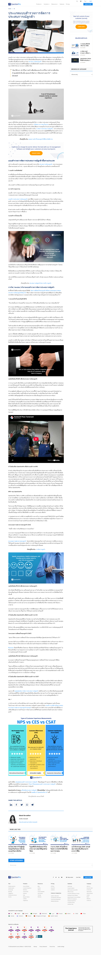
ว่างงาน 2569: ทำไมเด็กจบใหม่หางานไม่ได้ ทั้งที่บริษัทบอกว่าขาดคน (59, 849)
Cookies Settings (61, 946)
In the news (89, 889)
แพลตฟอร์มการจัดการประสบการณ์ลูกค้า (26, 691)
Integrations (10, 893)
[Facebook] (16, 805)
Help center (70, 877)
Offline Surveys (70, 891)
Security (9, 896)
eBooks (39, 889)
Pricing (67, 4)
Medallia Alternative (54, 901)
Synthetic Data (70, 904)
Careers (88, 895)
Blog (38, 886)
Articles (39, 888)
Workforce (25, 889)
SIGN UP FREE (88, 4)
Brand (88, 896)
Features (62, 4)
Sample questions (11, 886)
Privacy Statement (43, 946)
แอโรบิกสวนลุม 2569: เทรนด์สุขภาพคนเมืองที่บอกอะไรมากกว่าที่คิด (81, 849)
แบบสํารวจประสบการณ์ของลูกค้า (18, 199)
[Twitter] (21, 805)
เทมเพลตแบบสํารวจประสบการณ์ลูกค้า (26, 782)
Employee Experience (72, 900)
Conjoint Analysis (71, 888)
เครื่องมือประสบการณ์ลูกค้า (29, 790)
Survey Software (26, 886)
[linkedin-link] (58, 877)
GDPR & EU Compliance (72, 899)
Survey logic (10, 889)
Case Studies (40, 893)
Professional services (12, 895)
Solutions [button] (46, 4)
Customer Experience (27, 888)
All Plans (52, 886)
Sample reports (11, 888)
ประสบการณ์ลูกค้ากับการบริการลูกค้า (40, 283)
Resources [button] (54, 4)
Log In (90, 1)
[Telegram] (32, 805)
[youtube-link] (61, 877)
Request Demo (36, 153)
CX (14, 8)
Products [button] (38, 4)
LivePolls (25, 898)
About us (88, 886)
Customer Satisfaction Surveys (73, 893)
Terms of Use (52, 946)
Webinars (39, 896)
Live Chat (78, 877)
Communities (25, 891)
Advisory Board (90, 893)
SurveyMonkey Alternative (56, 897)
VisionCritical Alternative (55, 899)
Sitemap (35, 946)
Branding (10, 891)
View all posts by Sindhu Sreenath (28, 822)
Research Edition (26, 897)
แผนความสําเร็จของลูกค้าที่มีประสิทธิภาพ (40, 139)
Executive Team (90, 888)
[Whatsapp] (27, 805)
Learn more (81, 26)
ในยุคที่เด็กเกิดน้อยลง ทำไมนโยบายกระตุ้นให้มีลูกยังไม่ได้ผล (38, 849)
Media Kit (88, 898)
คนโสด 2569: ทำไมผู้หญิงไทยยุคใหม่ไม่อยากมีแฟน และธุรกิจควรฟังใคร (16, 849)
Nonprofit (53, 888)
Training (39, 895)
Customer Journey (71, 902)
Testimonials (89, 891)
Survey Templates (41, 891)
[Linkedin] (11, 805)
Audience (25, 893)
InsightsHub (25, 900)
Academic (53, 889)
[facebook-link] (53, 877)
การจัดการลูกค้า (40, 549)
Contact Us (89, 900)
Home (9, 8)
